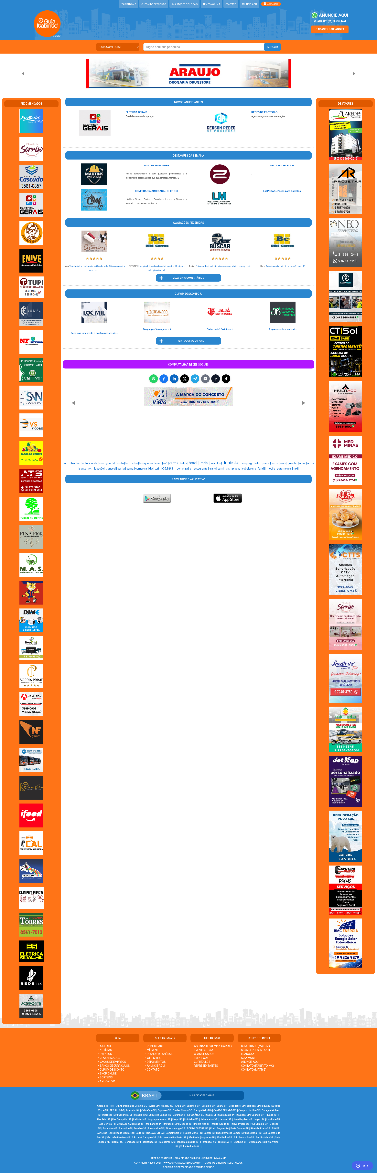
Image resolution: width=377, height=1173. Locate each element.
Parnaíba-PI (125, 1128)
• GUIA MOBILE (248, 1057)
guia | (109, 463)
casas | (169, 468)
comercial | (142, 468)
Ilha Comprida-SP (122, 1119)
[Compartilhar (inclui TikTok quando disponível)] (226, 378)
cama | (130, 468)
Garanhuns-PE (181, 1115)
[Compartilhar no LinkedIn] (174, 378)
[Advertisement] (168, 435)
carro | (67, 463)
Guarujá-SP (258, 1115)
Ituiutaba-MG (191, 1119)
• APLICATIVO (106, 1081)
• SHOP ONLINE (107, 1073)
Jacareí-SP (225, 1119)
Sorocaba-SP (132, 1142)
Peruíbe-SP (140, 1128)
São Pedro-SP (224, 1137)
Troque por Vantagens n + (157, 329)
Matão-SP (138, 1124)
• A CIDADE (105, 1046)
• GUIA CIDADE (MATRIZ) (255, 1046)
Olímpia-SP (261, 1124)
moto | (121, 463)
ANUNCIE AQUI (249, 4)
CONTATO (230, 4)
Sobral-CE (117, 1142)
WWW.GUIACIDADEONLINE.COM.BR (182, 1162)
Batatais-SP (208, 1106)
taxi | (296, 468)
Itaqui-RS (177, 1119)
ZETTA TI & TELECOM (282, 165)
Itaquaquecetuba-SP (159, 1119)
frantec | (76, 463)
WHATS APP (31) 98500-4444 (330, 21)
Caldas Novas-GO (182, 1110)
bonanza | (183, 468)
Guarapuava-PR (226, 1115)
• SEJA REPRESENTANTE (255, 1050)
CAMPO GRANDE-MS (225, 1110)
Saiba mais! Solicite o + (220, 329)
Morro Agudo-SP (221, 1124)
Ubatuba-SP (240, 1142)
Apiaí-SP (154, 1106)
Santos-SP (210, 1133)
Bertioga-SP (253, 1106)
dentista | (232, 462)
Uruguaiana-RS (257, 1142)
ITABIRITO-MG (128, 4)
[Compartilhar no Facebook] (163, 378)
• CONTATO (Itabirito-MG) (257, 1065)
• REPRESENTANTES (205, 1065)
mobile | (272, 468)
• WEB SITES (153, 1057)
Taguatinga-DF (149, 1142)
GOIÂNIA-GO (197, 1115)
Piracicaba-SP (156, 1128)
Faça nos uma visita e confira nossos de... (94, 333)
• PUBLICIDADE (154, 1046)
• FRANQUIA (247, 1053)
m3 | (166, 463)
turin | (158, 468)
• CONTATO (152, 1069)
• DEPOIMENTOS (155, 1061)
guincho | (293, 463)
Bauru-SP (222, 1106)
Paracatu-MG (110, 1128)
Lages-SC (259, 1119)
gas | (229, 468)
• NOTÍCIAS (105, 1050)
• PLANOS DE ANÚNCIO (159, 1053)
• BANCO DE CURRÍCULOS (114, 1065)
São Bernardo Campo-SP (231, 1133)
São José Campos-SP (144, 1137)
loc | (128, 463)
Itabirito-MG (139, 1119)
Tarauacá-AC (208, 1142)
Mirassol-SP (171, 1124)
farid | (261, 468)
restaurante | (201, 468)
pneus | (266, 463)
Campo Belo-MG (203, 1110)
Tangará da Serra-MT (188, 1142)
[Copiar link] (215, 378)
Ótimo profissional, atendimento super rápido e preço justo (223, 266)
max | (284, 463)
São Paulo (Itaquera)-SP (201, 1137)
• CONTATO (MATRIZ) (253, 1069)
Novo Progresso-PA (243, 1124)
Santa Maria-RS (193, 1133)
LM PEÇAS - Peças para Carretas (282, 191)
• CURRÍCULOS (201, 1061)
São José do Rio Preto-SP (172, 1137)
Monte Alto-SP (202, 1124)
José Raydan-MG (242, 1119)
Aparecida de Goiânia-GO (133, 1106)
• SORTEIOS (105, 1077)
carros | (174, 463)
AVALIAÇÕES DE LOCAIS (184, 4)
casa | (102, 463)
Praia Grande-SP (240, 1128)
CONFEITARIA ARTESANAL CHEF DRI (156, 191)
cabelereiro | (250, 468)
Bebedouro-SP (237, 1106)
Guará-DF (211, 1115)
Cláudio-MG (140, 1115)
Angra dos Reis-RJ (107, 1106)
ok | (91, 468)
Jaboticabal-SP (208, 1119)
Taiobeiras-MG (167, 1142)
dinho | (135, 463)
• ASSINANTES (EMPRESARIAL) (212, 1046)
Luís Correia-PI (107, 1124)
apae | (303, 463)
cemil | (222, 468)
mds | (205, 463)
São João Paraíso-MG (118, 1137)
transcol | (111, 468)
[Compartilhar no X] (184, 378)
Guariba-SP (243, 1115)
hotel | (194, 463)
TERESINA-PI (225, 1142)
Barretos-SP (193, 1106)
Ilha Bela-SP (104, 1119)
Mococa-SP (185, 1124)
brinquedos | (147, 463)
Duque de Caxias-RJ (160, 1115)
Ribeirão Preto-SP (260, 1128)
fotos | (184, 463)
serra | (275, 463)
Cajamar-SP (164, 1110)
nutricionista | (90, 463)
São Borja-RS (253, 1133)
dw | (152, 468)
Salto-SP (140, 1133)
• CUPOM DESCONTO (111, 1069)
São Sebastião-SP (244, 1137)
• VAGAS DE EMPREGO (112, 1061)
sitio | (258, 463)
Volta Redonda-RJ (190, 1146)
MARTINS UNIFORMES (156, 165)
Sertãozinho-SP (264, 1137)
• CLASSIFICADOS (109, 1057)
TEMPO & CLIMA (211, 4)
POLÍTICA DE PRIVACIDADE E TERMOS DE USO (188, 1167)
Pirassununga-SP (175, 1128)
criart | (159, 463)
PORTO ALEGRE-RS (198, 1128)
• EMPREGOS (200, 1057)
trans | (213, 468)
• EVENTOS (105, 1053)
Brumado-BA (133, 1110)
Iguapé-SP (271, 1115)
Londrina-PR (273, 1119)
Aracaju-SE (167, 1106)
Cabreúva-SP (148, 1110)
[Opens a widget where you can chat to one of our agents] (362, 1166)
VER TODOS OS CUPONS (188, 340)
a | (124, 468)
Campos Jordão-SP (249, 1110)
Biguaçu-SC (268, 1106)
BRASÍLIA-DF (117, 1110)
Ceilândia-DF (125, 1115)
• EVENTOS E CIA (202, 1050)
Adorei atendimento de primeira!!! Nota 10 (285, 266)
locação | (100, 468)
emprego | (248, 463)
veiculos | (216, 463)
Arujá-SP (180, 1106)
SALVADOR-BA (155, 1133)
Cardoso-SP (110, 1115)
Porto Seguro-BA (219, 1128)
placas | (237, 468)
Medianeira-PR (154, 1124)
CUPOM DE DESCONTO (153, 4)
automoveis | (285, 468)
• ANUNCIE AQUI (155, 1065)
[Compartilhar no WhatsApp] (153, 378)
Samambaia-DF (174, 1133)
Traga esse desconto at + (283, 329)
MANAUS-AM (124, 1124)
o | (191, 468)
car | (120, 468)
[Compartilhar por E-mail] (205, 378)
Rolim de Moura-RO (123, 1133)
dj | (115, 463)
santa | (83, 468)
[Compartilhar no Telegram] (195, 378)
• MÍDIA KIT (152, 1050)
